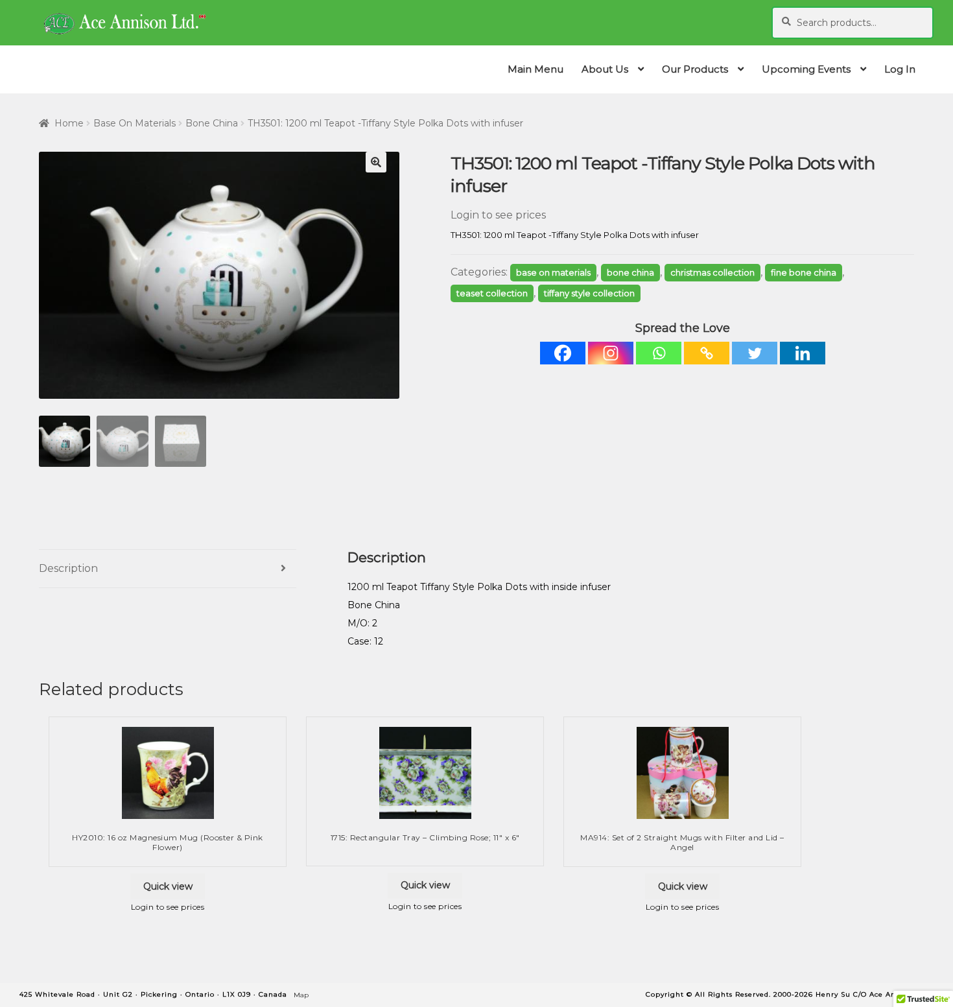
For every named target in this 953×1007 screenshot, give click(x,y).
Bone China (211, 123)
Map (301, 995)
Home (69, 123)
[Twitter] (754, 353)
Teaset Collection (492, 293)
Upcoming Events (806, 69)
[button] (376, 162)
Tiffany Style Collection (589, 293)
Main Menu (535, 69)
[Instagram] (610, 353)
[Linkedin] (802, 353)
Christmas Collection (712, 272)
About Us (605, 69)
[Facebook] (562, 353)
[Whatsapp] (658, 353)
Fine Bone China (803, 272)
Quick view (168, 886)
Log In (899, 69)
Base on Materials (134, 123)
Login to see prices (498, 215)
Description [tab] (68, 568)
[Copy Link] (706, 353)
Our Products (695, 69)
